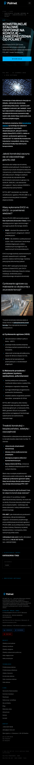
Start (5, 11)
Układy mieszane (8, 673)
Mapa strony (18, 758)
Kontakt (5, 718)
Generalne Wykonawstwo (10, 691)
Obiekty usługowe (8, 649)
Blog (11, 11)
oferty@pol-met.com (9, 730)
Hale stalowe (6, 682)
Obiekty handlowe (8, 646)
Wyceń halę (17, 59)
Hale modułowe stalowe (10, 679)
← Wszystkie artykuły (12, 578)
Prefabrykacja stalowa (9, 667)
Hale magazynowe (8, 655)
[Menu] (29, 3)
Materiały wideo (7, 709)
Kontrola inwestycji (8, 694)
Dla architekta (7, 703)
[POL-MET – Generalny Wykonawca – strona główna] (11, 3)
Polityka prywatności (9, 755)
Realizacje (6, 697)
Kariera (5, 715)
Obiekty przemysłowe (9, 643)
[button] (17, 87)
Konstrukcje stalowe (8, 676)
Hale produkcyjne (8, 658)
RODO (18, 755)
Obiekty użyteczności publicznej (12, 652)
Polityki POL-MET (8, 758)
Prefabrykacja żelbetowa (10, 670)
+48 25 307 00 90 (8, 727)
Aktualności (6, 712)
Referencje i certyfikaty (9, 700)
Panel (25, 758)
